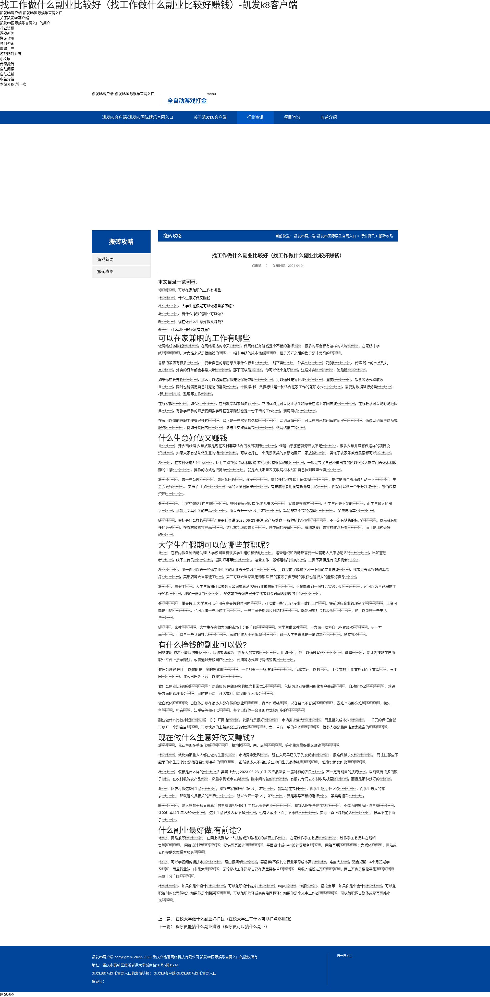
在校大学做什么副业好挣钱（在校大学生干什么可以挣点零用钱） (235, 919)
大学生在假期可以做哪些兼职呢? (208, 306)
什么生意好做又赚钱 (194, 298)
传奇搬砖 (7, 64)
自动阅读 (7, 69)
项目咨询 (7, 43)
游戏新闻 (7, 33)
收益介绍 (7, 79)
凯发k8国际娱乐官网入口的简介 (25, 23)
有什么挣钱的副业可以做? (202, 314)
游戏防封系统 (10, 54)
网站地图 (7, 994)
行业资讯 (7, 28)
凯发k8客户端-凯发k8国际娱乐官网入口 (31, 13)
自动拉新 (7, 74)
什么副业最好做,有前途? (190, 330)
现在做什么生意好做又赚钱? (200, 322)
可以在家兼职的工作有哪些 (199, 290)
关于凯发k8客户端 (14, 18)
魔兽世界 (7, 48)
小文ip (5, 59)
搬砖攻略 (7, 38)
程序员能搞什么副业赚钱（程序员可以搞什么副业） (223, 926)
